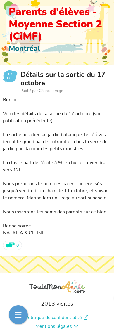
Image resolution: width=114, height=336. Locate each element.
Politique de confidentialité (53, 317)
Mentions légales (53, 326)
